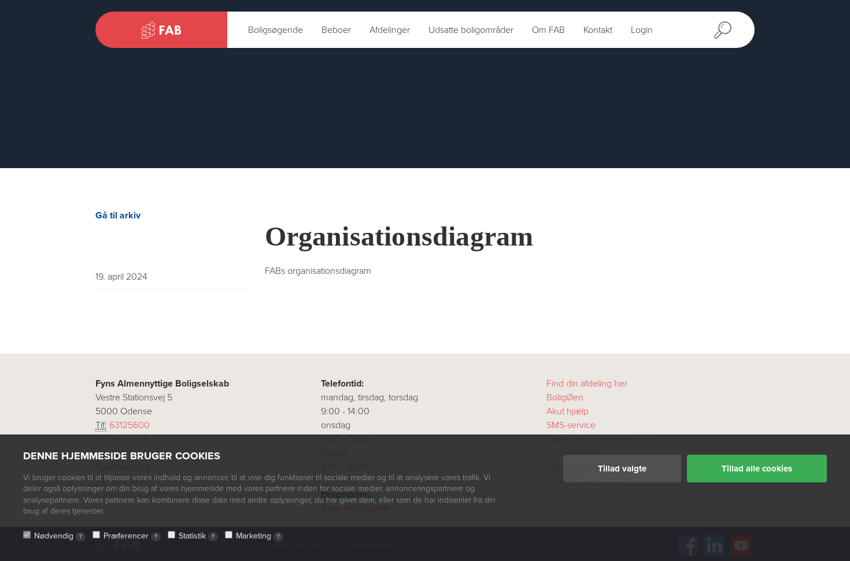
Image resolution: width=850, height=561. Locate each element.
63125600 (129, 425)
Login (642, 30)
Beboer (336, 30)
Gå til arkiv (118, 215)
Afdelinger (389, 30)
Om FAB (548, 30)
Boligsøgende (275, 30)
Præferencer (130, 536)
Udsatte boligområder (470, 30)
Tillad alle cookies (757, 468)
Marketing (258, 536)
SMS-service (571, 425)
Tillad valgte (622, 468)
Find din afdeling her (586, 383)
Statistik (197, 536)
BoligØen (564, 397)
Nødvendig (58, 536)
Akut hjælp (567, 411)
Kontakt (597, 30)
